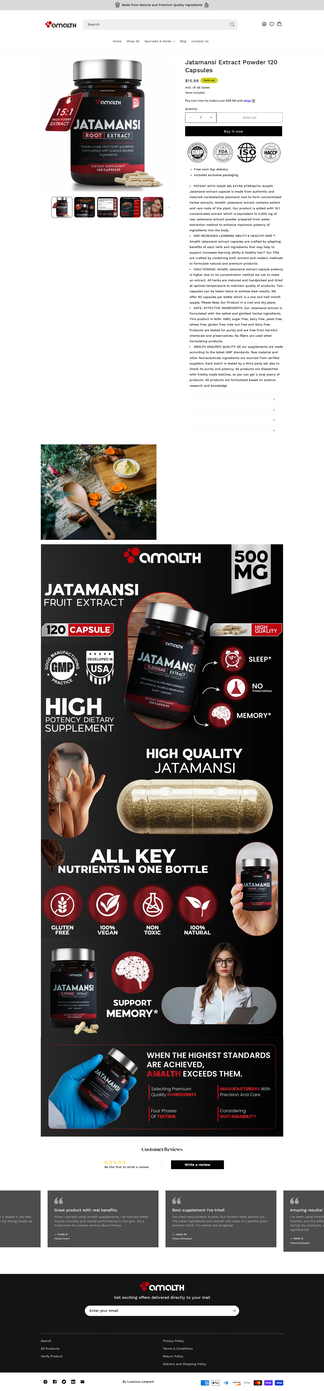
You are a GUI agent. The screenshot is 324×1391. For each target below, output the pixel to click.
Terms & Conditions (178, 1348)
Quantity (191, 108)
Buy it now (233, 131)
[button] (159, 41)
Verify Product (52, 1356)
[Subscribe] (234, 1311)
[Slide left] (45, 207)
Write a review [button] (197, 1165)
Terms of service (273, 1387)
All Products (50, 1348)
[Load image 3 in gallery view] (107, 207)
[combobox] (160, 24)
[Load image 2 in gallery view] (84, 207)
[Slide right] (169, 207)
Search (46, 1341)
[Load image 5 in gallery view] (153, 207)
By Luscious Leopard (138, 1381)
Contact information (205, 1387)
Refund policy (230, 1387)
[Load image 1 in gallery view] (62, 207)
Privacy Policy (173, 1341)
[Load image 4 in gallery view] (130, 207)
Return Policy (173, 1356)
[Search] (232, 24)
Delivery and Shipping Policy (184, 1364)
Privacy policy (251, 1387)
